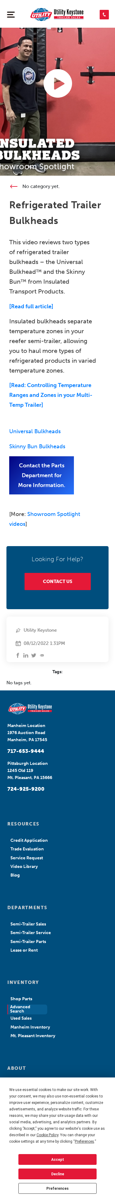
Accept (57, 1159)
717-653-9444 (25, 751)
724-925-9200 (25, 789)
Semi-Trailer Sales (28, 924)
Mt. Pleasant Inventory (32, 1035)
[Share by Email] (41, 655)
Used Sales (21, 1018)
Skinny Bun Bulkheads (37, 446)
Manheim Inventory (30, 1027)
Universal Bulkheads (35, 431)
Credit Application (29, 840)
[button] (104, 14)
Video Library (24, 866)
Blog (15, 875)
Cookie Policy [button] (47, 1135)
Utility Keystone (40, 630)
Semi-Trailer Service (30, 932)
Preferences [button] (84, 1141)
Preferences (57, 1188)
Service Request (26, 858)
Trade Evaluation (27, 849)
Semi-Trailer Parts (28, 941)
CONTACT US (57, 581)
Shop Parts (21, 998)
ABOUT (16, 1068)
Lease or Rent (24, 950)
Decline (57, 1174)
